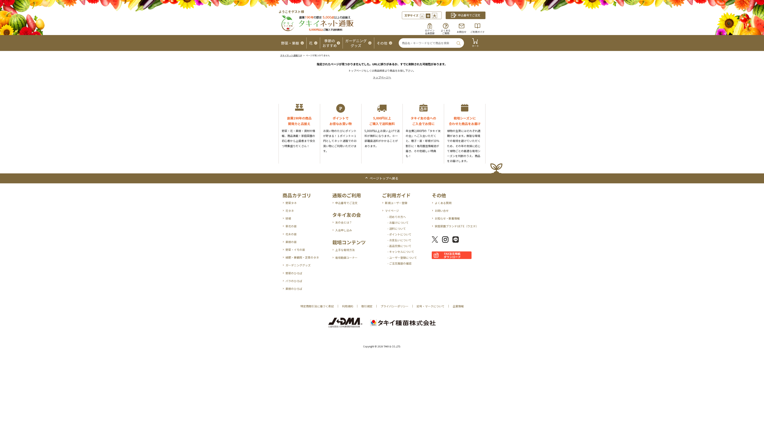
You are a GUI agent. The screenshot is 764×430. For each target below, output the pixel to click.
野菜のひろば (294, 273)
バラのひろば (294, 281)
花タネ (290, 211)
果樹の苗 (291, 242)
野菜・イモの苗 (295, 250)
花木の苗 (291, 234)
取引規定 (366, 306)
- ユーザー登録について (402, 258)
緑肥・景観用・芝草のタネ (302, 257)
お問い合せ (442, 211)
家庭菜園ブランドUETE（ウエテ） (456, 226)
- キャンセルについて (400, 252)
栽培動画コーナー (346, 258)
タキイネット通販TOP (291, 55)
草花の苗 (291, 226)
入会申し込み (343, 230)
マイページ (392, 211)
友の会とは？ (343, 222)
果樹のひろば (294, 289)
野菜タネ (291, 203)
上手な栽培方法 (345, 250)
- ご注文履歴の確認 (399, 263)
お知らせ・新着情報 (447, 218)
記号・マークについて (430, 306)
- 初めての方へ (396, 217)
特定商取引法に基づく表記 (317, 306)
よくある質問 (443, 203)
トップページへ (382, 77)
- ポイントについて (399, 234)
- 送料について (396, 229)
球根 (288, 218)
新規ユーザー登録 (396, 203)
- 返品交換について (399, 246)
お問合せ (461, 31)
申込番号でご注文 (346, 203)
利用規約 (347, 306)
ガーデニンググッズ (298, 265)
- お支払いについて (399, 240)
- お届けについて (398, 223)
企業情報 (458, 306)
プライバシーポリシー (394, 306)
